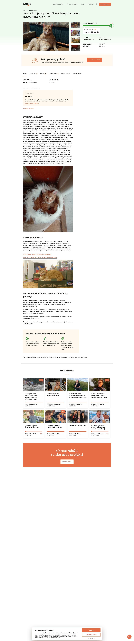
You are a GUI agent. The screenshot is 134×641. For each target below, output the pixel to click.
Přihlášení (91, 4)
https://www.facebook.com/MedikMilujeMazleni (37, 254)
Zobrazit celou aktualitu (32, 103)
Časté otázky (65, 73)
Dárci (43, 73)
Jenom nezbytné (91, 634)
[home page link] (27, 4)
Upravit (90, 638)
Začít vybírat (104, 4)
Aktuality (33, 73)
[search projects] (96, 4)
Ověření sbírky (77, 73)
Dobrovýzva (53, 73)
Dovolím (91, 630)
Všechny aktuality (28, 108)
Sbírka (25, 73)
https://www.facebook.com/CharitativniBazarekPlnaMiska (40, 257)
